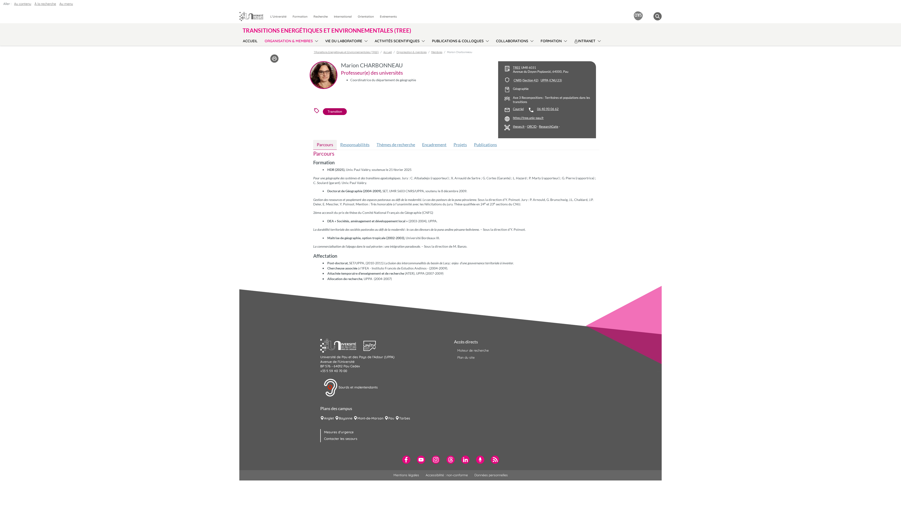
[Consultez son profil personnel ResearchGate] (548, 127)
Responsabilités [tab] (355, 144)
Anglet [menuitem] (329, 418)
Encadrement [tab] (434, 144)
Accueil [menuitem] (250, 41)
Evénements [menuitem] (388, 16)
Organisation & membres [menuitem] (289, 41)
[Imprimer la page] (274, 58)
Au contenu (22, 4)
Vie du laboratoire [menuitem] (343, 41)
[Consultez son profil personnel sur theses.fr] (519, 127)
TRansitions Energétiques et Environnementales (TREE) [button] (327, 30)
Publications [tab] (485, 144)
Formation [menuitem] (300, 16)
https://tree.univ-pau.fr (528, 118)
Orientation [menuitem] (366, 16)
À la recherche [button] (45, 4)
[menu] (315, 40)
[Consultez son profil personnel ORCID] (532, 127)
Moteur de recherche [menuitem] (473, 350)
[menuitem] (406, 459)
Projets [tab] (460, 144)
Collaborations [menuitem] (512, 41)
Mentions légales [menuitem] (406, 475)
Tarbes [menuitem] (404, 418)
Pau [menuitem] (391, 418)
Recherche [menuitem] (320, 16)
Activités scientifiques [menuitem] (397, 41)
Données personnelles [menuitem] (491, 475)
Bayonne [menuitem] (345, 418)
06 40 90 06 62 (548, 109)
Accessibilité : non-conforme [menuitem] (447, 475)
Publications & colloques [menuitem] (458, 41)
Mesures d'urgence (339, 432)
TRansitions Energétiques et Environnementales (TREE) (346, 52)
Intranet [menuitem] (587, 41)
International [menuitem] (343, 16)
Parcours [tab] (325, 144)
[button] (341, 345)
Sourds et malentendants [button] (358, 387)
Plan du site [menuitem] (466, 357)
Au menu (66, 4)
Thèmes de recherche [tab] (396, 144)
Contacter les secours (340, 439)
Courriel (518, 109)
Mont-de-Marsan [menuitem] (370, 418)
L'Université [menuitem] (278, 16)
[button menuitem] (657, 16)
